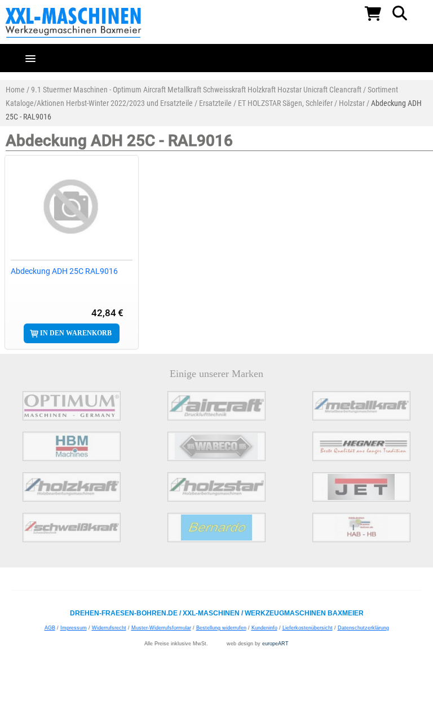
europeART (275, 643)
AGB (50, 628)
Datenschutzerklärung (363, 628)
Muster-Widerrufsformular (161, 628)
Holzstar (352, 103)
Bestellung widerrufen (221, 628)
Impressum (73, 628)
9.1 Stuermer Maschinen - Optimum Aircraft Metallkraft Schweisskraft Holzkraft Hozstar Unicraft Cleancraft (196, 89)
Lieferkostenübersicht (307, 628)
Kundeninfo (264, 628)
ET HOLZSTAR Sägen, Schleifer (285, 103)
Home (15, 89)
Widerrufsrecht (109, 628)
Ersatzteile (215, 103)
